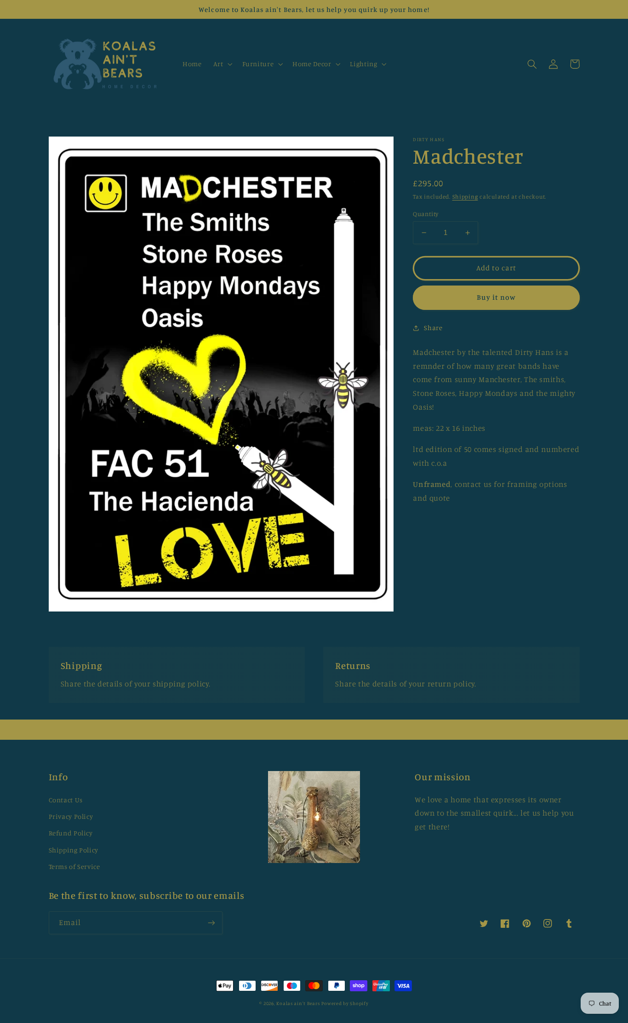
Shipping (465, 196)
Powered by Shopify (344, 1003)
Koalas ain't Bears (298, 1003)
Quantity (425, 213)
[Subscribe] (211, 922)
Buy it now (496, 297)
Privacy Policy (71, 816)
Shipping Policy (73, 850)
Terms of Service (74, 866)
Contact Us (66, 800)
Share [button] (433, 327)
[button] (221, 64)
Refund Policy (71, 833)
